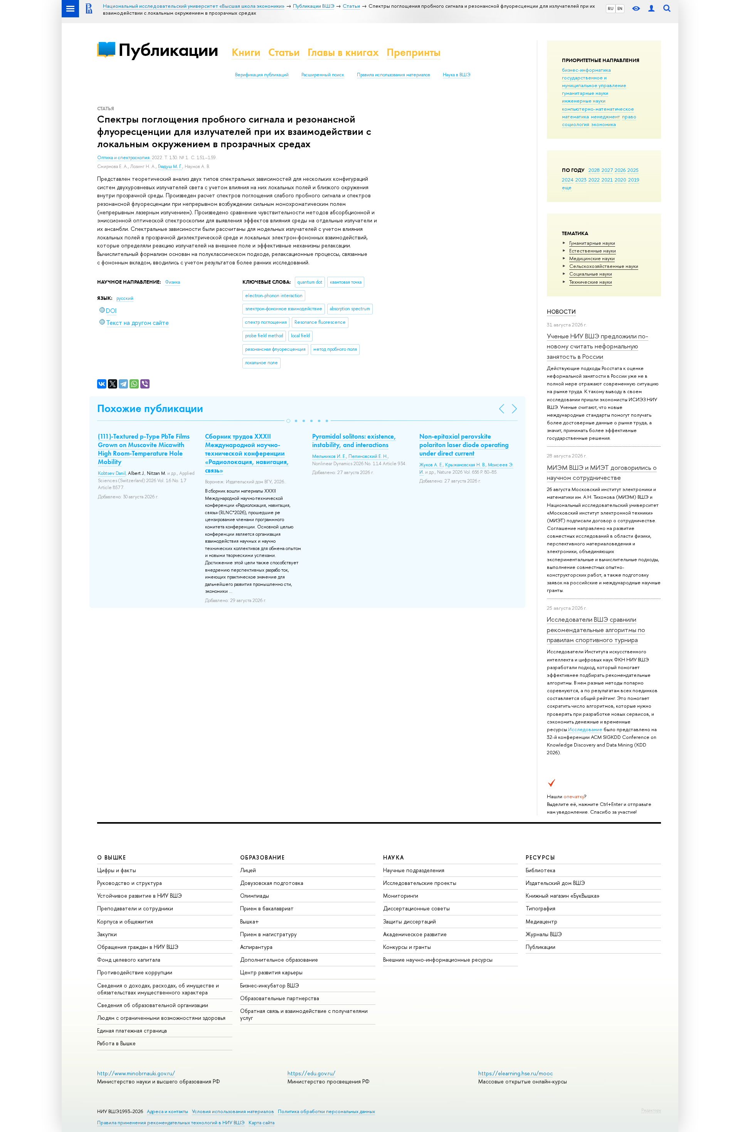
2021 (607, 179)
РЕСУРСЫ (540, 857)
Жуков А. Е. (431, 465)
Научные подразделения (413, 870)
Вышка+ (249, 921)
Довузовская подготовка (271, 882)
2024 (568, 179)
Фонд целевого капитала (128, 959)
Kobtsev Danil (112, 473)
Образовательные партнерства (279, 998)
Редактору (651, 1110)
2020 (620, 179)
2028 (594, 170)
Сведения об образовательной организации (152, 1005)
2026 (620, 170)
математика (575, 116)
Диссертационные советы (416, 908)
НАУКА (393, 857)
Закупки (107, 934)
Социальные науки (590, 273)
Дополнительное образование (279, 959)
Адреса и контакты (167, 1111)
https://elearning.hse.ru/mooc (515, 1073)
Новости (561, 312)
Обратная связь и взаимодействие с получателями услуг (304, 1014)
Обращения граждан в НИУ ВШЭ (137, 946)
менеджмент (605, 116)
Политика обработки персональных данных (326, 1111)
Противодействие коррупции (134, 972)
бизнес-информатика (586, 69)
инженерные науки (583, 100)
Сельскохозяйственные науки (603, 265)
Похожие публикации (150, 408)
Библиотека (540, 870)
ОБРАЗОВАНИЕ (262, 857)
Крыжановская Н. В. (465, 465)
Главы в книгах (343, 52)
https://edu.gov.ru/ (311, 1073)
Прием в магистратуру (268, 934)
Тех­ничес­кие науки (590, 281)
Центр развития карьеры (271, 972)
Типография (540, 908)
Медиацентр (541, 921)
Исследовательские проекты (419, 882)
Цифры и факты (116, 870)
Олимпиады (254, 895)
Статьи (284, 52)
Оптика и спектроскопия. (124, 158)
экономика (603, 124)
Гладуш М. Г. (170, 166)
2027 (607, 170)
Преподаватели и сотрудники (135, 908)
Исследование (585, 729)
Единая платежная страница (132, 1030)
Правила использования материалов (393, 75)
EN (619, 8)
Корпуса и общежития (125, 921)
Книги (246, 52)
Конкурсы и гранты (407, 946)
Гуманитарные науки (592, 242)
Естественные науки (592, 250)
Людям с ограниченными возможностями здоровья (161, 1017)
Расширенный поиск (322, 75)
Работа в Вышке (116, 1043)
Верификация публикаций (262, 75)
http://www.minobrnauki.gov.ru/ (136, 1073)
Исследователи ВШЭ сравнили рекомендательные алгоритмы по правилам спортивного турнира (596, 629)
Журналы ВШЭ (544, 934)
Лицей (248, 870)
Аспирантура (256, 946)
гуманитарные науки (585, 92)
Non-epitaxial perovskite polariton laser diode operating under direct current (464, 445)
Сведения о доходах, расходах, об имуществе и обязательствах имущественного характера (158, 989)
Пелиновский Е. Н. (368, 456)
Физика (172, 282)
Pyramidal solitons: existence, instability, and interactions (354, 440)
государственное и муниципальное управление (594, 81)
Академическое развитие (415, 934)
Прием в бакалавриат (267, 908)
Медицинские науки (592, 258)
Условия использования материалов (233, 1111)
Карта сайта (261, 1122)
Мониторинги (400, 895)
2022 (594, 179)
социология (575, 124)
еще (567, 187)
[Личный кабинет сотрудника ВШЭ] (651, 8)
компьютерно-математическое (598, 108)
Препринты (414, 52)
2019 (633, 179)
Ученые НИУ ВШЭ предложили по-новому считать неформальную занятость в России (597, 346)
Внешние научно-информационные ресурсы (438, 959)
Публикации (168, 49)
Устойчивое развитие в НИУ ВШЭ (139, 895)
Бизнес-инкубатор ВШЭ (269, 985)
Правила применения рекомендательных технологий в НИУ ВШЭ (171, 1122)
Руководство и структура (129, 882)
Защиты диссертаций (409, 921)
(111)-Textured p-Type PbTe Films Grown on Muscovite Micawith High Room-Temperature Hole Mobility (144, 449)
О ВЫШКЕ (111, 857)
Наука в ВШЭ (456, 75)
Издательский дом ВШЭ (555, 882)
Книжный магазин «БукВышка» (563, 895)
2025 (633, 170)
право (629, 116)
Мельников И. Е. (329, 456)
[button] (288, 421)
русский (124, 298)
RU (611, 8)
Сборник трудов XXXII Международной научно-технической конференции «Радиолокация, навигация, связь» (247, 453)
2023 (581, 179)
